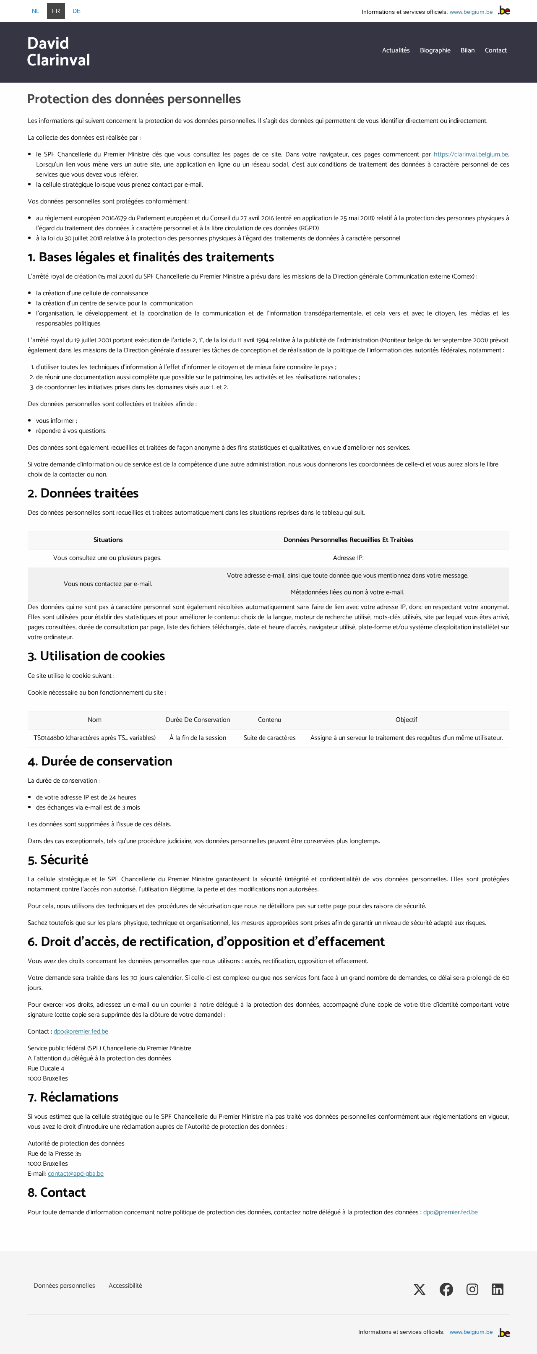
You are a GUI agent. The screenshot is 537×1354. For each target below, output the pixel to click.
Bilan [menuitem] (468, 50)
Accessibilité (125, 1286)
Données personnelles (64, 1286)
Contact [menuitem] (496, 50)
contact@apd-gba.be (76, 1174)
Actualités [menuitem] (396, 50)
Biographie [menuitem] (435, 50)
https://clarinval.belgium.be (471, 154)
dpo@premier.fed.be (81, 1031)
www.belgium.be (471, 11)
